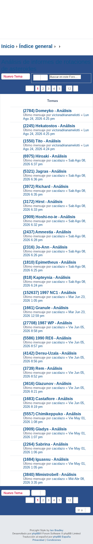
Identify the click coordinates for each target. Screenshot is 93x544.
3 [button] (48, 88)
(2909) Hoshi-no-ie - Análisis (49, 217)
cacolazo (58, 160)
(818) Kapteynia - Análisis (46, 277)
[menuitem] (78, 33)
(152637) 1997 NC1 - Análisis (49, 293)
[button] (30, 88)
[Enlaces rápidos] (82, 46)
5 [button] (59, 88)
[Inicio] (35, 13)
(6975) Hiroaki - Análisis (45, 156)
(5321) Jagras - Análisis (44, 171)
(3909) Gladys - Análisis (45, 429)
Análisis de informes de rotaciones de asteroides (46, 65)
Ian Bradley (56, 530)
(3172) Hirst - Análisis (42, 202)
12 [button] (69, 88)
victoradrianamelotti (66, 115)
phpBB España (62, 536)
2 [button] (43, 88)
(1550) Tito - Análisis (42, 141)
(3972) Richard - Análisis (45, 186)
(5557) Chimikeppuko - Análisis (52, 414)
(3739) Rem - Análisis (42, 368)
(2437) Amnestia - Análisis (47, 232)
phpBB (36, 533)
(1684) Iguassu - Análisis (46, 459)
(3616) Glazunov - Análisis (47, 383)
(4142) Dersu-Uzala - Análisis (50, 353)
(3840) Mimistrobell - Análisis (49, 474)
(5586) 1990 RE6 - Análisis (47, 338)
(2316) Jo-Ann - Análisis (45, 247)
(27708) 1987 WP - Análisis (47, 323)
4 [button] (54, 88)
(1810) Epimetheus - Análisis (49, 262)
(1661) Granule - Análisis (45, 308)
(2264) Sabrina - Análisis (45, 444)
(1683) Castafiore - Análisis (48, 399)
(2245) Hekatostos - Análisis (49, 126)
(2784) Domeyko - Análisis (47, 111)
